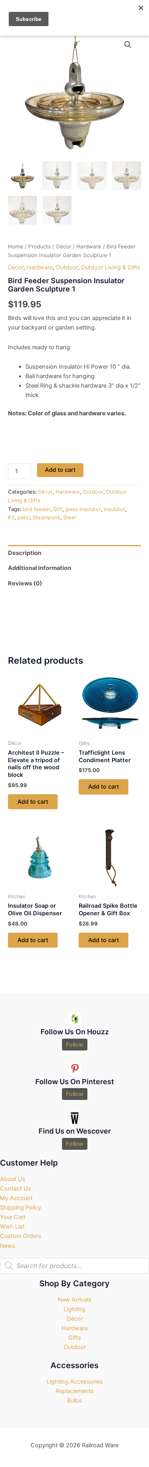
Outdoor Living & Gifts (110, 267)
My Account (16, 1198)
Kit (11, 517)
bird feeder (36, 509)
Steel (69, 517)
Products (39, 246)
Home (15, 246)
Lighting (74, 1309)
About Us (12, 1179)
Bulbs (74, 1400)
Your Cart (12, 1217)
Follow (74, 1044)
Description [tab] (24, 553)
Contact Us (15, 1188)
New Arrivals (74, 1299)
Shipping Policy (20, 1207)
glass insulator (83, 509)
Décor (63, 246)
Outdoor (67, 267)
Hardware (88, 246)
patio (23, 517)
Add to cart (60, 469)
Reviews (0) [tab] (25, 583)
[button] (128, 45)
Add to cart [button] (32, 801)
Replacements (75, 1391)
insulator (114, 509)
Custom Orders (20, 1236)
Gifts (74, 1337)
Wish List (12, 1226)
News (7, 1245)
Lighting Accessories (74, 1381)
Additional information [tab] (39, 568)
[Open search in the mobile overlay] (74, 1266)
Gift (57, 509)
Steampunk (46, 517)
